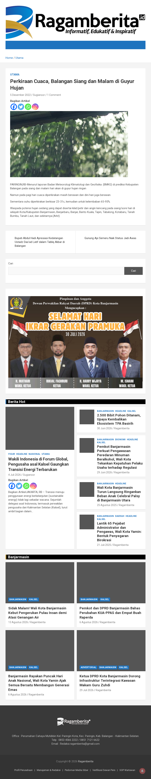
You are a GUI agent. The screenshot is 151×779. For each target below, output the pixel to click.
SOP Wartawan (127, 770)
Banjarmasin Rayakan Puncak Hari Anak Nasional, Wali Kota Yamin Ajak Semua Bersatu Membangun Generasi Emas (38, 683)
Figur (11, 454)
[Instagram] (35, 107)
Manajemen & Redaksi (49, 770)
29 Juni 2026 (104, 472)
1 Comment (54, 94)
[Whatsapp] (28, 107)
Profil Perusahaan (23, 770)
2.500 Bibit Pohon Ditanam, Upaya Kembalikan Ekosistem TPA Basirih (119, 419)
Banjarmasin (105, 411)
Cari (10, 263)
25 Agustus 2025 (107, 505)
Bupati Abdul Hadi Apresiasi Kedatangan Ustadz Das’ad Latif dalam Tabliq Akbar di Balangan (40, 241)
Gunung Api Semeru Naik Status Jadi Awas (110, 238)
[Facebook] (13, 107)
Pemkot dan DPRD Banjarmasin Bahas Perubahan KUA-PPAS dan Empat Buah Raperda (110, 612)
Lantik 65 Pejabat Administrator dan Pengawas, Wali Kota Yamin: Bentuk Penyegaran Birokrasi (119, 531)
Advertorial (88, 667)
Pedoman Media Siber (76, 770)
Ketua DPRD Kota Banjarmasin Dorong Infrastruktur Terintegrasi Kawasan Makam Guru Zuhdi (110, 680)
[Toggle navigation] (15, 45)
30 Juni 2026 (104, 428)
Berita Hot (16, 402)
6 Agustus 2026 (89, 622)
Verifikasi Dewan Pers (103, 770)
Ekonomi (120, 439)
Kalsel (131, 411)
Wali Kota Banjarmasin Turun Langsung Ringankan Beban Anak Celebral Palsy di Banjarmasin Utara (119, 493)
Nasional (34, 454)
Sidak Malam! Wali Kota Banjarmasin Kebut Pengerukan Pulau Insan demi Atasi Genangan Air (37, 612)
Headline (21, 454)
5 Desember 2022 (20, 94)
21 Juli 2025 (104, 544)
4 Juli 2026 (14, 474)
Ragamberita (121, 428)
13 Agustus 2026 (18, 622)
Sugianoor (39, 94)
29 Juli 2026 (87, 690)
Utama (14, 74)
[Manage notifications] (142, 771)
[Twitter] (21, 107)
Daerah (119, 516)
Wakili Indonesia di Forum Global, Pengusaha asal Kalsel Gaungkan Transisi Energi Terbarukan (38, 464)
